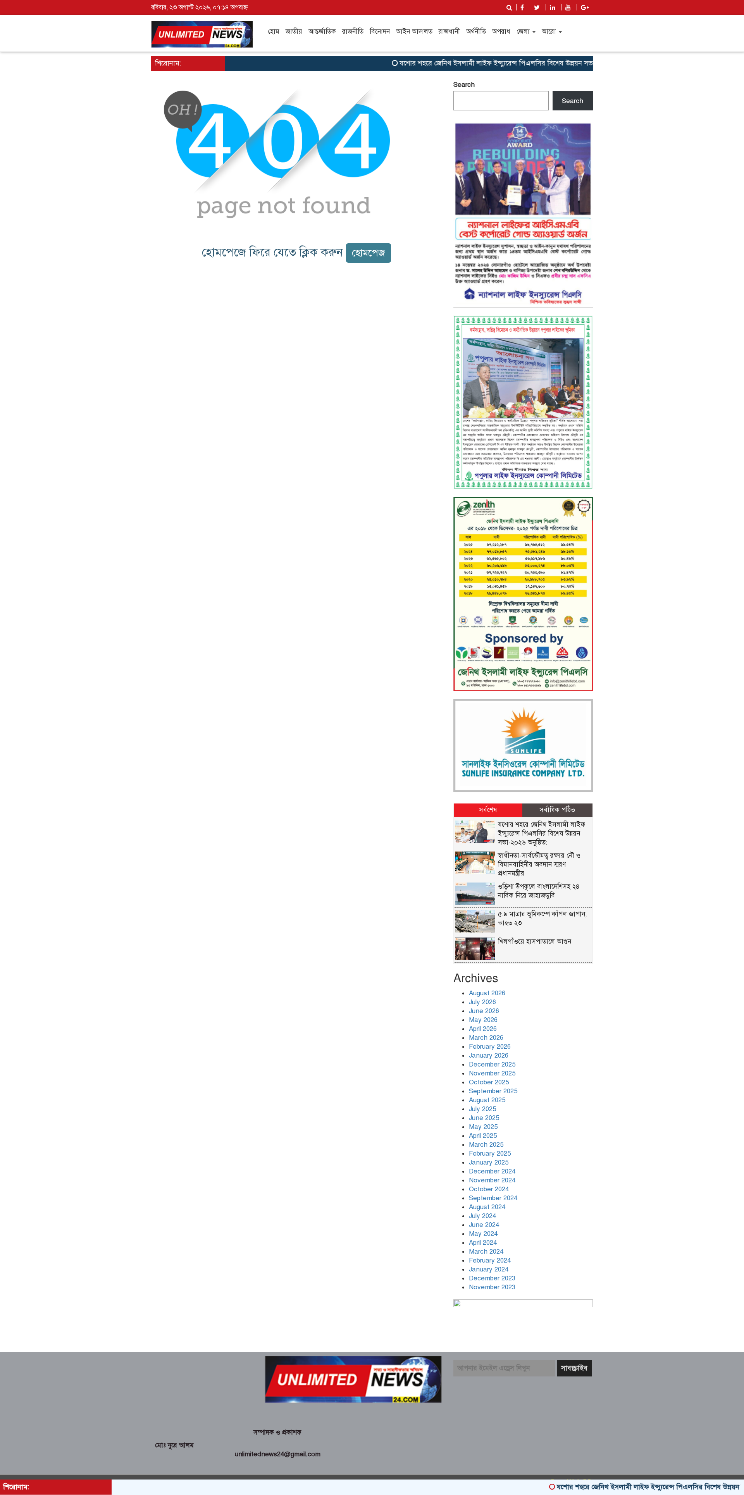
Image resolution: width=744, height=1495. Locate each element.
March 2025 (486, 1145)
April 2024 (483, 1243)
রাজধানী (449, 32)
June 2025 (484, 1118)
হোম (273, 32)
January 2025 (488, 1162)
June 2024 (484, 1225)
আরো (550, 32)
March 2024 (486, 1251)
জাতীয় (294, 32)
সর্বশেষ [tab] (488, 810)
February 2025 (490, 1153)
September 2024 (493, 1198)
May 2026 (483, 1020)
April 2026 (483, 1029)
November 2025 (492, 1073)
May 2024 (483, 1234)
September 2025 (493, 1091)
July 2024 (482, 1216)
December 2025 (492, 1064)
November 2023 (492, 1287)
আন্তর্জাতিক (322, 32)
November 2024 (492, 1180)
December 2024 (492, 1171)
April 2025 (483, 1136)
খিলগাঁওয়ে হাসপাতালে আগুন (534, 942)
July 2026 (482, 1002)
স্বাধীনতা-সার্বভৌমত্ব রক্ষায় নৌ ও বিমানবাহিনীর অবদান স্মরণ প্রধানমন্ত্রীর (539, 864)
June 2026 (484, 1011)
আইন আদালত (414, 32)
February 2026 (490, 1047)
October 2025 (489, 1082)
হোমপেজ (368, 253)
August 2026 (487, 993)
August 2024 (487, 1207)
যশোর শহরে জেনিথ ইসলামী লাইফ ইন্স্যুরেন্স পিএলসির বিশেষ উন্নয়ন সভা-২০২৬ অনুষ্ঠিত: (486, 63)
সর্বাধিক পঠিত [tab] (557, 810)
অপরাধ (501, 32)
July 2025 (482, 1109)
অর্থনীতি (476, 32)
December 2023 (492, 1278)
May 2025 (483, 1127)
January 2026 (488, 1055)
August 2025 (487, 1100)
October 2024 (489, 1189)
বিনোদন (380, 32)
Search (464, 85)
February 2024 (490, 1260)
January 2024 (488, 1269)
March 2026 (486, 1038)
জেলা (524, 32)
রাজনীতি (352, 32)
